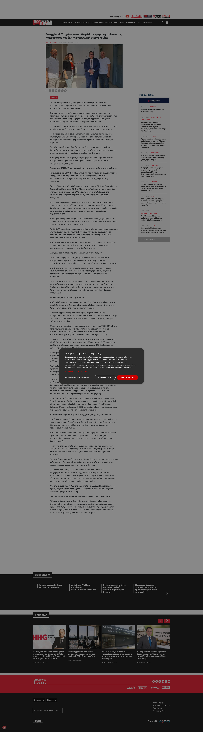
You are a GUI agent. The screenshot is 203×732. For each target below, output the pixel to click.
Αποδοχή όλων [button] (127, 378)
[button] (101, 371)
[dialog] (101, 366)
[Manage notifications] (4, 727)
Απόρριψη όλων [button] (104, 378)
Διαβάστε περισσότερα (123, 367)
